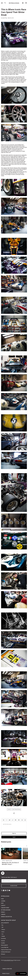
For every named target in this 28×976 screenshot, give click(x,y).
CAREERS (3, 914)
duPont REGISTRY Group (8, 960)
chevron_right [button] (26, 846)
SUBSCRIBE (13, 885)
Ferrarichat (3, 938)
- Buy (2, 925)
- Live (2, 934)
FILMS (2, 898)
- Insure (2, 931)
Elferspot (3, 954)
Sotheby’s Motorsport (5, 951)
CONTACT (3, 905)
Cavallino (3, 942)
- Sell (2, 927)
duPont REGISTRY (5, 922)
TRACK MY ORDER (5, 907)
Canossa (3, 940)
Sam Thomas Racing (16, 809)
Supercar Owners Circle (6, 949)
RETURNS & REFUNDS (5, 909)
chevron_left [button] (1, 846)
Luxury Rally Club (4, 947)
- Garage (3, 936)
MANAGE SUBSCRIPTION (6, 916)
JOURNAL (3, 901)
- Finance (3, 929)
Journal (9, 809)
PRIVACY (3, 912)
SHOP (2, 903)
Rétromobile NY (4, 945)
